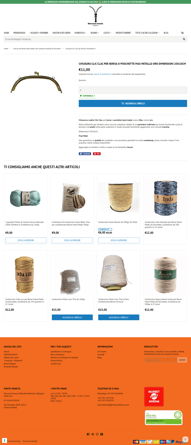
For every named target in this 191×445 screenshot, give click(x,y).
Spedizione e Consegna (61, 351)
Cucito (107, 32)
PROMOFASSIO (19, 32)
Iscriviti (182, 360)
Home (6, 32)
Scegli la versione (26, 240)
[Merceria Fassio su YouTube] (101, 434)
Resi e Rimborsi (57, 354)
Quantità (82, 80)
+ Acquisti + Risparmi (39, 32)
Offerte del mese (11, 357)
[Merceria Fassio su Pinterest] (92, 434)
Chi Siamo (101, 351)
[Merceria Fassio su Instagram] (97, 434)
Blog (166, 32)
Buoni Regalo (10, 363)
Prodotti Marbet (123, 32)
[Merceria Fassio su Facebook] (88, 434)
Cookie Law (56, 363)
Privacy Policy (56, 360)
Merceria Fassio (15, 441)
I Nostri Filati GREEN (61, 32)
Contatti (100, 354)
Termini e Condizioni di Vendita (64, 357)
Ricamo (94, 32)
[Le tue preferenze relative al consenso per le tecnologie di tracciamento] (4, 440)
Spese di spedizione (102, 74)
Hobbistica (80, 32)
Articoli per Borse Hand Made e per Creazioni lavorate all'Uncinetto (37, 49)
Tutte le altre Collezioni (146, 32)
